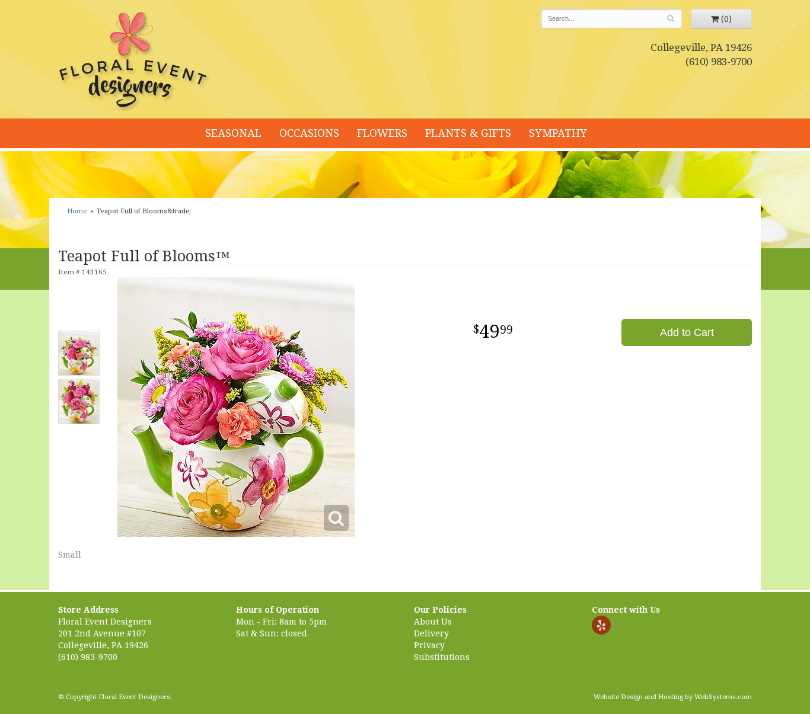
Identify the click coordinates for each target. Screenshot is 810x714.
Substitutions (442, 657)
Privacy (429, 645)
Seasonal (233, 133)
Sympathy (558, 133)
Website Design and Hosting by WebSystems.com (673, 697)
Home (77, 211)
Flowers (382, 133)
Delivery (431, 633)
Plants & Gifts (468, 133)
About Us (433, 621)
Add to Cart (687, 332)
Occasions (309, 133)
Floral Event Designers (134, 62)
